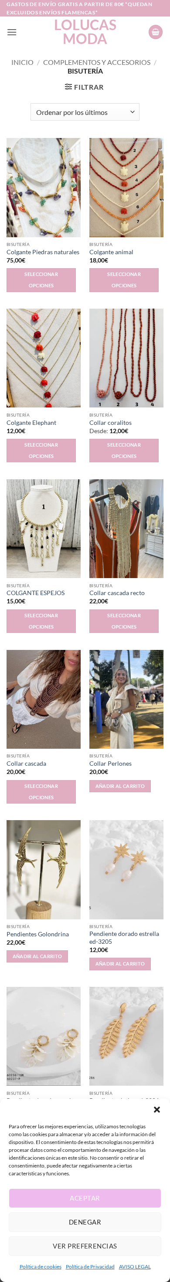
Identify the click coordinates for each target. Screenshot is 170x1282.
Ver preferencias (85, 1246)
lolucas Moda (85, 32)
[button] (157, 1109)
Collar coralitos (110, 422)
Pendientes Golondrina (38, 934)
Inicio (22, 62)
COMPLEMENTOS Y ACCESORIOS (96, 62)
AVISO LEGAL (135, 1266)
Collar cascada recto (117, 592)
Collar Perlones (110, 763)
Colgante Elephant (31, 422)
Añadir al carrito (120, 786)
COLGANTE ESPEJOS (36, 592)
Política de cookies (40, 1266)
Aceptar (85, 1198)
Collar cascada (26, 763)
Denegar (85, 1222)
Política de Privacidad (90, 1266)
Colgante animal (111, 252)
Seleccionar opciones (41, 279)
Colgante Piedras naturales (43, 252)
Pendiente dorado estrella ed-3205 (124, 937)
